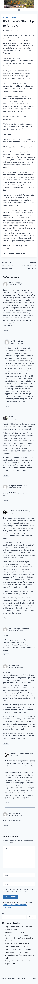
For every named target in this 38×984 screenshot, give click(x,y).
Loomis (7, 30)
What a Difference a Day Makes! (28, 265)
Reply (6, 330)
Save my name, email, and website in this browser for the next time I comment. (19, 890)
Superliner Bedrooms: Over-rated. (18, 946)
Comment (8, 848)
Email (6, 884)
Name (6, 875)
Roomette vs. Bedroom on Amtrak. (18, 944)
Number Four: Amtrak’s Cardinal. (17, 935)
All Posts (6, 17)
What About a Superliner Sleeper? (17, 952)
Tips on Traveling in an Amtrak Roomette (20, 949)
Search (4, 913)
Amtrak (13, 17)
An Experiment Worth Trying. (7, 265)
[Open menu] (19, 9)
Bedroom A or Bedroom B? (15, 932)
